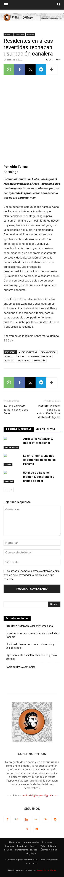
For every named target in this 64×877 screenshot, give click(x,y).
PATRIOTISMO (23, 360)
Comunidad (19, 34)
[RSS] (45, 819)
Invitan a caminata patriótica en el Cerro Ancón (16, 409)
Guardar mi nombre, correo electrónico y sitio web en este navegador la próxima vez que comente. (32, 574)
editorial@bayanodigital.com (40, 795)
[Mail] (35, 819)
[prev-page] (6, 490)
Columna (9, 845)
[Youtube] (36, 829)
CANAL (8, 356)
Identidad (9, 481)
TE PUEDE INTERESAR (18, 429)
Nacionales (14, 842)
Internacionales (11, 447)
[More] (51, 69)
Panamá (8, 34)
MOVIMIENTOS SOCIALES (39, 356)
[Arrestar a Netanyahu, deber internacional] (12, 443)
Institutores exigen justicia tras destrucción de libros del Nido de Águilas (48, 411)
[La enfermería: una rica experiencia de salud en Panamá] (12, 460)
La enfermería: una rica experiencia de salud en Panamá (39, 460)
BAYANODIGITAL (48, 352)
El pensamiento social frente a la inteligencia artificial (31, 657)
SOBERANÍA (39, 360)
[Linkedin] (26, 819)
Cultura (33, 845)
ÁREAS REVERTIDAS (28, 352)
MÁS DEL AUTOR (45, 429)
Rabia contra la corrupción (21, 667)
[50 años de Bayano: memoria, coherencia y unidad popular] (12, 477)
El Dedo (8, 849)
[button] (6, 5)
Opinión (8, 464)
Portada (30, 34)
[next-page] (11, 490)
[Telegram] (41, 69)
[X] (30, 69)
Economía (47, 842)
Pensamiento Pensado (26, 849)
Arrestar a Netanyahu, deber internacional (29, 626)
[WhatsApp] (9, 69)
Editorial (52, 845)
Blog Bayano (32, 853)
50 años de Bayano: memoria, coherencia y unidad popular (38, 477)
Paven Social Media (46, 870)
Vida (43, 845)
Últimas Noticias (49, 849)
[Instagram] (16, 819)
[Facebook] (19, 69)
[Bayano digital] (32, 17)
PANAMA (9, 360)
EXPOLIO (19, 356)
